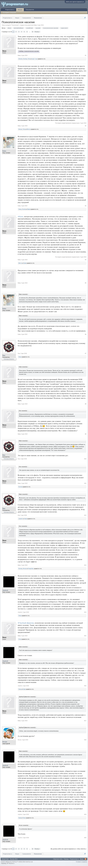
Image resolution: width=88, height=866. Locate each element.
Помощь (66, 859)
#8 (85, 404)
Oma (29, 59)
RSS (85, 859)
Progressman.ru (9, 9)
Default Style (5, 859)
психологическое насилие (50, 28)
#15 (85, 635)
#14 (85, 612)
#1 (85, 55)
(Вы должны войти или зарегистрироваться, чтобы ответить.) (68, 849)
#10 (85, 458)
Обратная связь (58, 859)
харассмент (64, 28)
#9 (85, 434)
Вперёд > (37, 31)
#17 (85, 720)
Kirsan (20, 129)
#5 (85, 283)
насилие (38, 28)
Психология (15, 25)
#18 (85, 739)
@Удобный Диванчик (26, 623)
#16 (85, 685)
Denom (20, 59)
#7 (85, 353)
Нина (19, 209)
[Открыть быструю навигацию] (85, 18)
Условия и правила (81, 861)
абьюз (9, 28)
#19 (85, 814)
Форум (20, 9)
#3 (85, 205)
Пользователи (30, 9)
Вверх (82, 859)
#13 (85, 565)
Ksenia (25, 59)
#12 (85, 515)
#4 (85, 259)
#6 (85, 334)
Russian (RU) (14, 859)
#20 (85, 837)
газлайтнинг (29, 28)
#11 (85, 483)
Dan (4, 355)
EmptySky (31, 568)
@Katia (20, 216)
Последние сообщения (9, 12)
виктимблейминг (18, 28)
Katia (4, 151)
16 (32, 31)
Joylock (20, 518)
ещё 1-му (34, 59)
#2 (85, 125)
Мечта (28, 129)
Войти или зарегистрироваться (75, 1)
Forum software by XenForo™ (17, 861)
